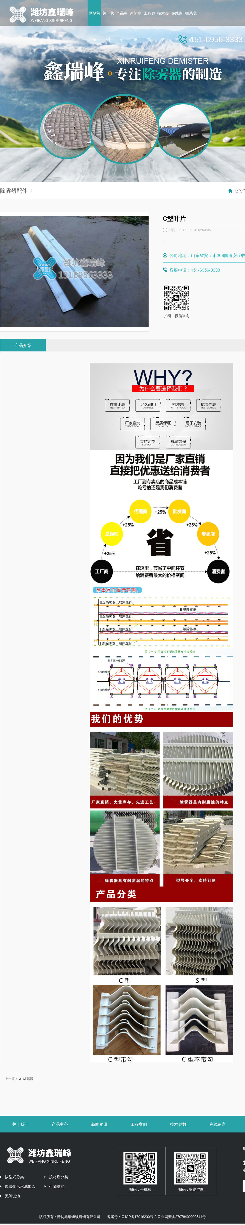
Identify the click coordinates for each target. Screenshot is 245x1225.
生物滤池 (56, 1186)
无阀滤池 (12, 1196)
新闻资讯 (99, 1124)
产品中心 (60, 1124)
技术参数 (178, 1124)
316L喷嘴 (26, 1078)
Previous (8, 91)
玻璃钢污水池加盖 (20, 1186)
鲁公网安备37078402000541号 (181, 1216)
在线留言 (218, 1124)
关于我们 (20, 1124)
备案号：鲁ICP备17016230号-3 (131, 1216)
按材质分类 (58, 1176)
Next (236, 91)
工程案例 (139, 1124)
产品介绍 (23, 345)
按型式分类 (14, 1176)
